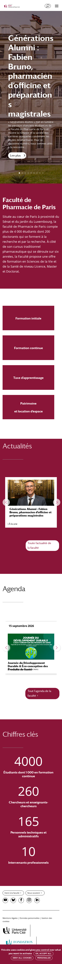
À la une (13, 523)
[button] (6, 502)
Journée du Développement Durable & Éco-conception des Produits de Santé (28, 666)
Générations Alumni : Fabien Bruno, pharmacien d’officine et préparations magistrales (31, 75)
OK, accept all (43, 954)
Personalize (44, 958)
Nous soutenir (33, 893)
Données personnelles (29, 918)
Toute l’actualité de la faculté (39, 545)
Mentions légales (10, 918)
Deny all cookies (22, 958)
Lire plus (15, 155)
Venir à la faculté (11, 893)
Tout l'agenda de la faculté (39, 693)
